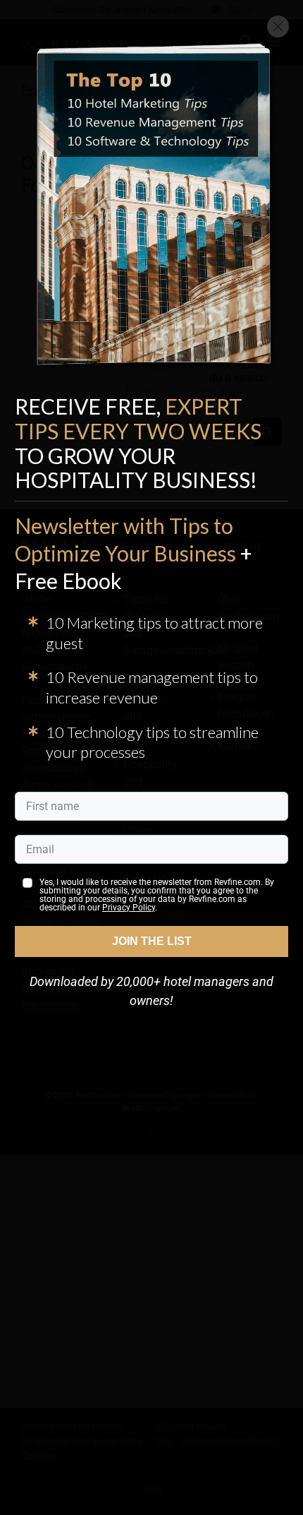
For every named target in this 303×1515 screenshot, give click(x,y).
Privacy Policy (128, 908)
